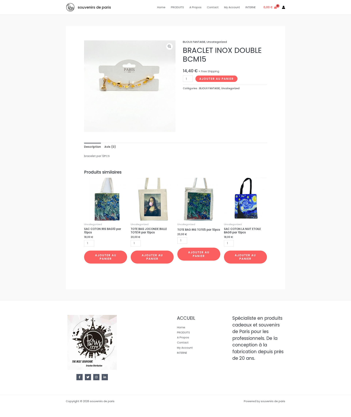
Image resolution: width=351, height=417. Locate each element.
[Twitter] (88, 377)
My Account (232, 7)
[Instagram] (96, 377)
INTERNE (251, 7)
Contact (213, 7)
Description (92, 147)
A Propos (195, 7)
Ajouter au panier (216, 79)
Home (161, 7)
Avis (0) (110, 147)
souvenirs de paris (94, 7)
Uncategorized (217, 42)
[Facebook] (79, 377)
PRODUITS (177, 7)
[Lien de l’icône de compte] (283, 7)
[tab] (92, 147)
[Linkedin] (105, 377)
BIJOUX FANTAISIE (194, 42)
